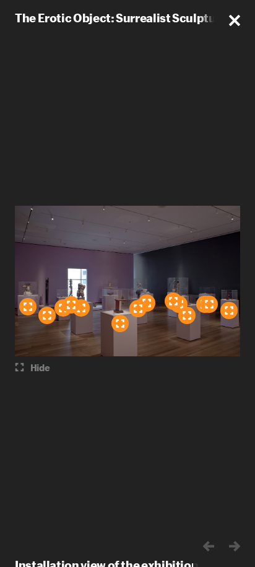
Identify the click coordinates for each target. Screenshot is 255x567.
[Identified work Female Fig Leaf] (209, 304)
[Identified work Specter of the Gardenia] (138, 308)
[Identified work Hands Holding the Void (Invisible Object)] (71, 305)
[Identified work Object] (120, 323)
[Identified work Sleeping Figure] (47, 315)
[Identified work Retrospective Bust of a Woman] (28, 307)
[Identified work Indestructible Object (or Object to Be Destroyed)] (229, 310)
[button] (235, 20)
